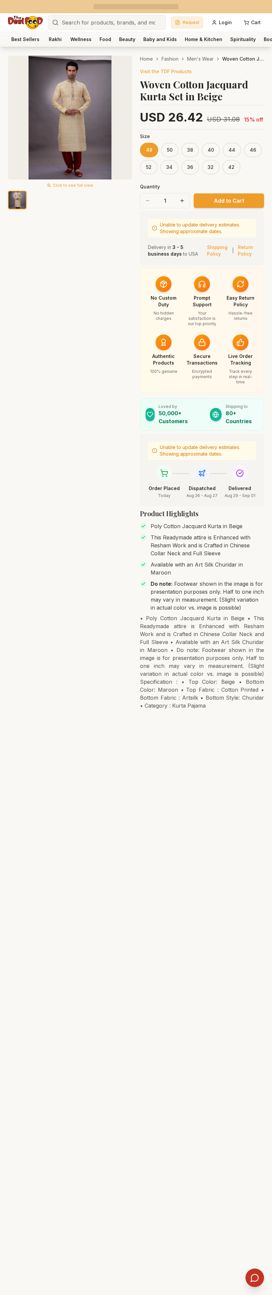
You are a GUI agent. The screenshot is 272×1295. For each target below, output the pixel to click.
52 (149, 167)
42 (231, 167)
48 (149, 150)
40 (211, 150)
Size (145, 136)
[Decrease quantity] (147, 200)
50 (169, 150)
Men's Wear (200, 59)
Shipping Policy (217, 250)
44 (232, 150)
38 (190, 150)
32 (211, 167)
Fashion (170, 59)
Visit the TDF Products (166, 71)
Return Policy (245, 250)
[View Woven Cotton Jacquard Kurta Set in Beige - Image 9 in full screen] (70, 117)
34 (169, 167)
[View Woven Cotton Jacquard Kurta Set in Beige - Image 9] (17, 200)
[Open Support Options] (254, 1278)
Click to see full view (73, 185)
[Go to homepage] (25, 22)
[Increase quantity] (182, 200)
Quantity (150, 186)
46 (253, 150)
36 (190, 167)
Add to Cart (229, 200)
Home (146, 59)
